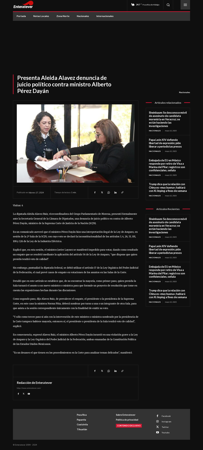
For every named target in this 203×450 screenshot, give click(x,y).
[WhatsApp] (108, 192)
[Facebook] (95, 192)
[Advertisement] (101, 43)
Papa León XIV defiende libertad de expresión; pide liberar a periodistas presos (165, 143)
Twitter (165, 427)
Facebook (166, 416)
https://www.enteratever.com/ (29, 388)
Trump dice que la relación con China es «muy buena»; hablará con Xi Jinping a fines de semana (168, 187)
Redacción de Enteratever (34, 382)
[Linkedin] (115, 192)
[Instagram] (157, 421)
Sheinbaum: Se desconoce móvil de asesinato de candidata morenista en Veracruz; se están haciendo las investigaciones (168, 119)
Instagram (166, 421)
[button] (168, 5)
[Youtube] (28, 393)
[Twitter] (102, 192)
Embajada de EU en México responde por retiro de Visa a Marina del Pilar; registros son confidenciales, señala (167, 165)
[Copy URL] (122, 192)
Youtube (166, 432)
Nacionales (184, 92)
